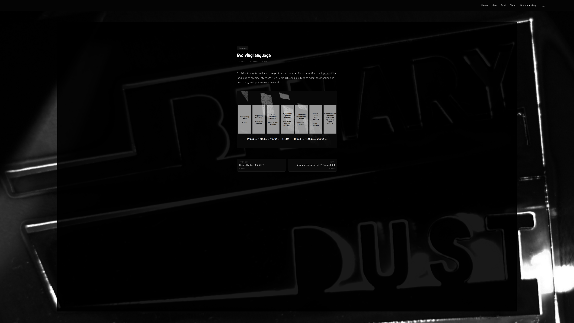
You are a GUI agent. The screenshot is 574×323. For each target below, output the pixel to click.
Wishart (269, 77)
